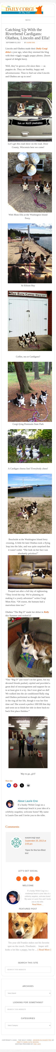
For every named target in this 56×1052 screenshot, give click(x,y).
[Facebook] (18, 878)
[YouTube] (37, 878)
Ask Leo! (37, 1044)
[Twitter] (31, 878)
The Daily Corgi (22, 9)
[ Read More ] (44, 949)
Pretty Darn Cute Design (28, 1042)
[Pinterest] (25, 878)
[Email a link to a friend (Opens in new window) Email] (28, 785)
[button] (28, 20)
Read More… (37, 904)
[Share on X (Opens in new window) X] (22, 785)
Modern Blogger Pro (42, 1040)
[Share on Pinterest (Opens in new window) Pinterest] (15, 785)
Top (53, 1048)
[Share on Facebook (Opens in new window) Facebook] (9, 785)
